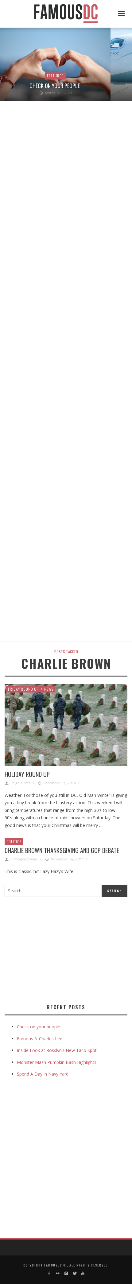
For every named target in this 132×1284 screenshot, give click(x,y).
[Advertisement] (56, 949)
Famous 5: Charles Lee (39, 1039)
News (48, 689)
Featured (55, 75)
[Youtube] (83, 1273)
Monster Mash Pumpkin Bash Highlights (56, 1062)
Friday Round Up (23, 689)
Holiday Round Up (27, 774)
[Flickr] (57, 1273)
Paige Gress (20, 783)
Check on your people (55, 86)
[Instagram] (66, 1273)
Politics (13, 841)
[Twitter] (74, 1273)
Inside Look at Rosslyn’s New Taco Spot (57, 1050)
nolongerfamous (24, 859)
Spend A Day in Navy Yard (42, 1074)
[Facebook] (49, 1273)
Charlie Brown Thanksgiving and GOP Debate (62, 850)
